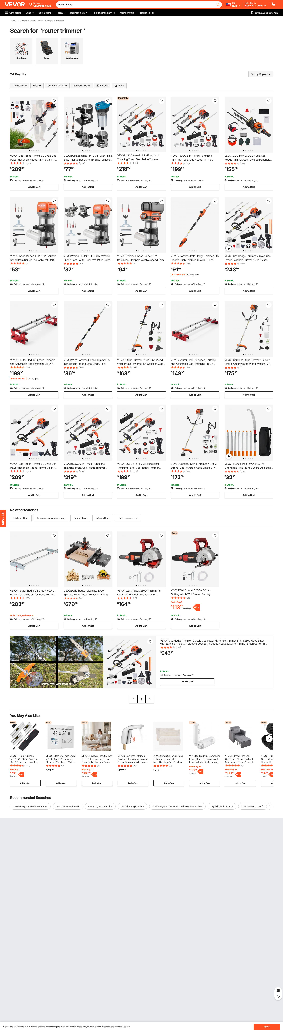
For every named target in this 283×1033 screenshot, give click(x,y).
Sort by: (255, 74)
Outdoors (23, 21)
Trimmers (60, 21)
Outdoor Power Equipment (41, 21)
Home (12, 21)
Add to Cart (34, 186)
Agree (267, 1026)
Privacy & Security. (122, 1026)
